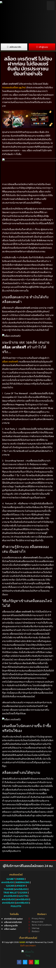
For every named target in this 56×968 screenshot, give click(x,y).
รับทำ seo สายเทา (28, 945)
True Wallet (10, 892)
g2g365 (10, 885)
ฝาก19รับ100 (22, 902)
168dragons (22, 882)
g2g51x (23, 892)
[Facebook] (19, 962)
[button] (51, 5)
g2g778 (23, 896)
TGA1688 (8, 889)
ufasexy (20, 885)
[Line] (37, 962)
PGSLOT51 (16, 906)
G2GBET (10, 879)
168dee (20, 879)
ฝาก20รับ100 (10, 896)
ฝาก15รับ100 (21, 889)
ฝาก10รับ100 (7, 882)
